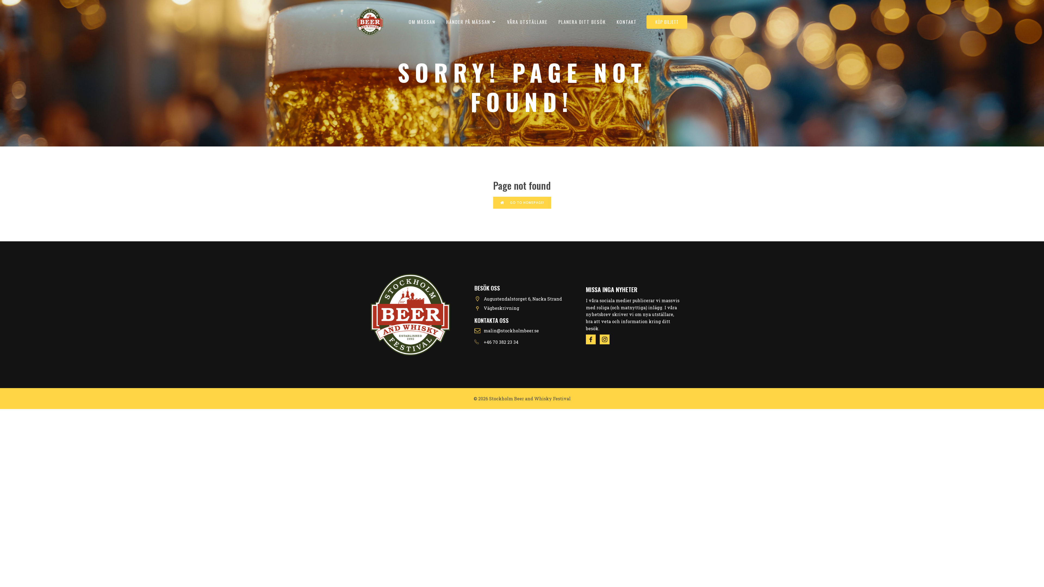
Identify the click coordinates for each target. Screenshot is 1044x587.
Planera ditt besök (582, 21)
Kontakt (627, 21)
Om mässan (422, 21)
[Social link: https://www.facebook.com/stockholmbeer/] (593, 339)
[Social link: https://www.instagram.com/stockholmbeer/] (607, 339)
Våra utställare (527, 21)
